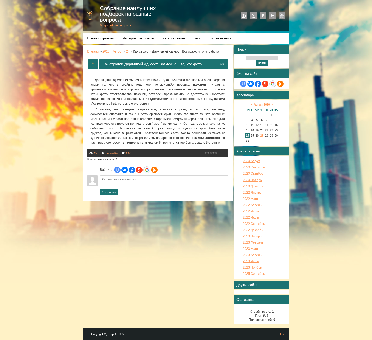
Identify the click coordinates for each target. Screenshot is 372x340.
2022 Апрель (252, 205)
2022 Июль (251, 217)
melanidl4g (112, 153)
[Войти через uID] (117, 170)
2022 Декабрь (253, 230)
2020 (105, 51)
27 (261, 135)
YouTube (282, 15)
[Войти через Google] (146, 169)
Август (118, 51)
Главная (93, 51)
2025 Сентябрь (254, 273)
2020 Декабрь (253, 186)
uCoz (282, 334)
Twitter (272, 15)
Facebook (263, 15)
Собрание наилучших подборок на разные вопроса (128, 14)
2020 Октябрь (253, 173)
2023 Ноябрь (252, 267)
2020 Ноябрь (252, 180)
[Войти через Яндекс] (139, 170)
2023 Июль (251, 261)
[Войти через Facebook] (132, 170)
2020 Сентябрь (254, 167)
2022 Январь (252, 192)
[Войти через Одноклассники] (154, 170)
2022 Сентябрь (254, 223)
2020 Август (251, 161)
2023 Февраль (253, 242)
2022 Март (250, 198)
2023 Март (250, 248)
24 (128, 51)
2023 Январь (252, 236)
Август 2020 (262, 104)
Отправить (109, 192)
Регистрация (244, 15)
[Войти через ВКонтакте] (124, 170)
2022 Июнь (251, 211)
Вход (253, 15)
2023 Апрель (252, 255)
